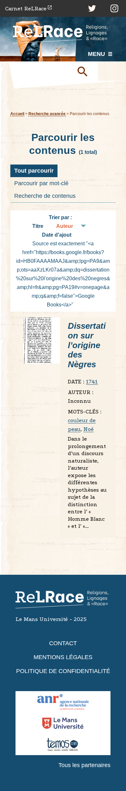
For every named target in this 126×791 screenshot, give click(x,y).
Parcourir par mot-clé (41, 183)
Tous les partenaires (84, 765)
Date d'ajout (56, 235)
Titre (37, 226)
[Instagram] (114, 8)
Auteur (64, 226)
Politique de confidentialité (63, 671)
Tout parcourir (34, 170)
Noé (88, 429)
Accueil (17, 114)
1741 (92, 382)
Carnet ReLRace (26, 8)
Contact (63, 643)
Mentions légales (63, 657)
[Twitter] (92, 8)
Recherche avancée (47, 114)
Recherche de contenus (45, 196)
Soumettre (85, 71)
